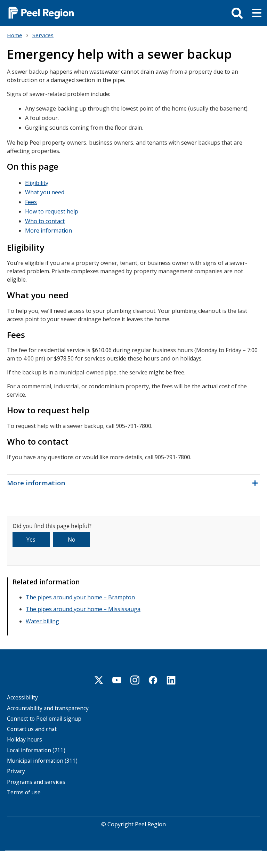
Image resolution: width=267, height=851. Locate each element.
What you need (44, 192)
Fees (31, 202)
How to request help (51, 211)
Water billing (42, 621)
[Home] (38, 12)
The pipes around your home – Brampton (80, 597)
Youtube (117, 680)
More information (48, 230)
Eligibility (36, 183)
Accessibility (22, 697)
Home (14, 35)
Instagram (135, 680)
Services (43, 35)
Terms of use (24, 792)
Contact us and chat (32, 729)
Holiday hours (24, 739)
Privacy (16, 771)
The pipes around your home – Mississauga (83, 609)
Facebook (153, 680)
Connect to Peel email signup (44, 718)
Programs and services (36, 782)
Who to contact (45, 221)
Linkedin (171, 680)
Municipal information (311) (42, 760)
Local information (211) (36, 750)
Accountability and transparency (48, 708)
